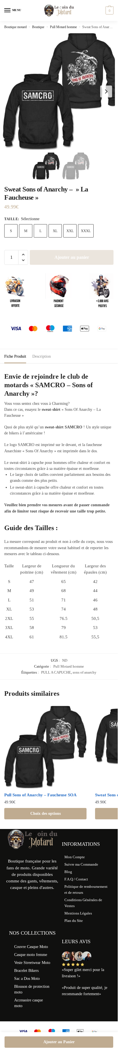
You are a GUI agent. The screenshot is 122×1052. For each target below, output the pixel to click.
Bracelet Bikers (26, 970)
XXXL (86, 231)
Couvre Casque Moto (31, 947)
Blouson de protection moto (31, 989)
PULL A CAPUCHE (56, 672)
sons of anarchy (84, 672)
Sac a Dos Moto (27, 978)
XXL (70, 231)
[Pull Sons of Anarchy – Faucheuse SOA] (45, 747)
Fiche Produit (15, 356)
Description (41, 356)
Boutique (38, 27)
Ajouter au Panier (59, 1042)
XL (55, 231)
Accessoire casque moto (28, 1003)
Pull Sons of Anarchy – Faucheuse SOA (40, 795)
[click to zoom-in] (61, 91)
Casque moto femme (30, 955)
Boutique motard (15, 27)
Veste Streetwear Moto (32, 963)
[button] (106, 91)
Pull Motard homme (63, 27)
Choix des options (45, 813)
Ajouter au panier (71, 257)
